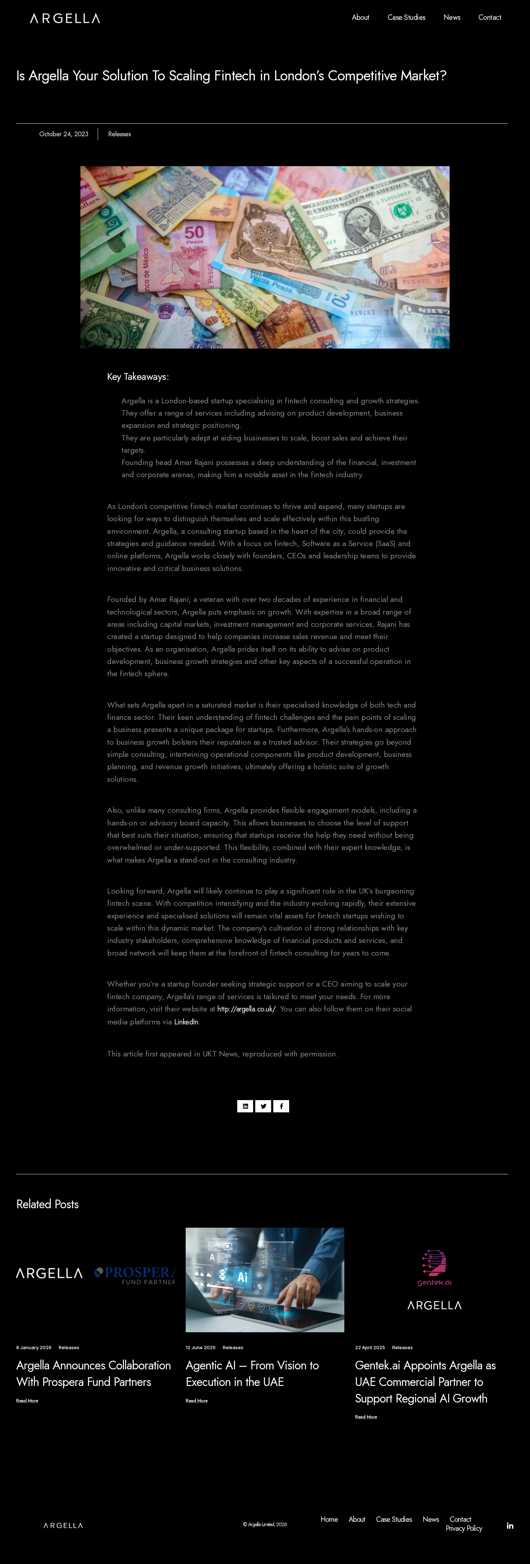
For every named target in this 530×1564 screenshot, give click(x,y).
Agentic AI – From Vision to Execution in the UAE (252, 1373)
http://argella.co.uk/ (246, 1009)
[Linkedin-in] (510, 1526)
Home (329, 1519)
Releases (119, 134)
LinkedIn (186, 1022)
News (451, 17)
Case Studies (406, 17)
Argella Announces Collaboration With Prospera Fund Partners (93, 1373)
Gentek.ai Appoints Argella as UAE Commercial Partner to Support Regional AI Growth (425, 1382)
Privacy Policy (464, 1528)
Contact (490, 17)
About (361, 17)
